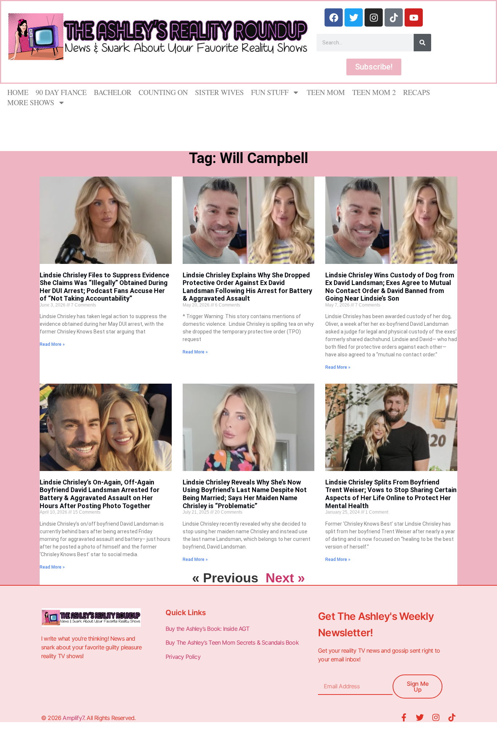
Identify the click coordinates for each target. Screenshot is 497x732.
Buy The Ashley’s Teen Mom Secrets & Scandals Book (232, 642)
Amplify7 (73, 717)
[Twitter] (354, 17)
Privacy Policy (184, 656)
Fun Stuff (270, 92)
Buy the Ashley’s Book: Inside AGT (208, 628)
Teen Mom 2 (374, 92)
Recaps (416, 92)
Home (17, 92)
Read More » (52, 344)
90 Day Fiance (61, 92)
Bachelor (112, 92)
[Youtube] (414, 17)
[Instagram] (374, 17)
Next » (285, 577)
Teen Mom (326, 92)
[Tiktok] (394, 17)
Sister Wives (219, 92)
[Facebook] (334, 17)
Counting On (163, 92)
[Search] (422, 42)
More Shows (30, 102)
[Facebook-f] (404, 717)
